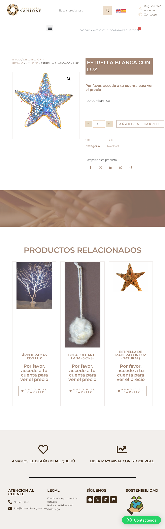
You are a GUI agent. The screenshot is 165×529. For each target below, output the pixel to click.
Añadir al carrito (140, 124)
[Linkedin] (113, 499)
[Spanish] (123, 10)
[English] (118, 10)
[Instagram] (105, 499)
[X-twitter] (97, 499)
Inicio (16, 59)
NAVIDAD (32, 63)
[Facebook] (90, 499)
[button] (49, 28)
